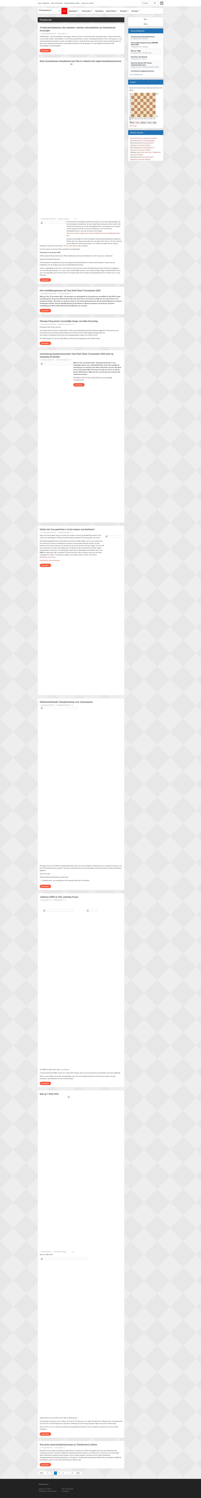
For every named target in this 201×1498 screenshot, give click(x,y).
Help (154, 122)
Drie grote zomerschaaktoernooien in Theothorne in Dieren (68, 1444)
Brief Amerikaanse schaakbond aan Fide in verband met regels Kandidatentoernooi (80, 61)
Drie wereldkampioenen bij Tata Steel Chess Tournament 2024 (70, 290)
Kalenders (99, 11)
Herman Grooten (63, 219)
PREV (41, 1473)
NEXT (78, 1473)
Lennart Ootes (52, 1491)
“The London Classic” (71, 246)
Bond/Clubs (110, 11)
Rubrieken (73, 11)
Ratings (134, 11)
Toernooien (86, 11)
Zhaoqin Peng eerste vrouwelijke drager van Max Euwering (69, 321)
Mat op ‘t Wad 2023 (49, 1094)
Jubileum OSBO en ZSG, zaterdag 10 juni (59, 896)
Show (132, 122)
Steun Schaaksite (57, 3)
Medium (143, 122)
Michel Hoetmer (64, 532)
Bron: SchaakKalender (136, 74)
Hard (149, 122)
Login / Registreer (44, 3)
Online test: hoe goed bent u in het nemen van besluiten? (67, 529)
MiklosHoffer (58, 900)
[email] (161, 3)
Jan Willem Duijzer (60, 1252)
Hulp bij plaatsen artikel (72, 3)
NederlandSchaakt (63, 705)
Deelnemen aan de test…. (48, 557)
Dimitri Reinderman (136, 138)
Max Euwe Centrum (64, 324)
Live (64, 11)
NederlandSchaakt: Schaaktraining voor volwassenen (66, 701)
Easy (137, 122)
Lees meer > (45, 51)
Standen (123, 11)
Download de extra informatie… (50, 560)
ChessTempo (133, 126)
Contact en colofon (87, 3)
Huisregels (65, 1491)
